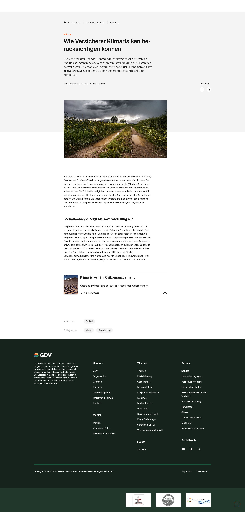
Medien (97, 422)
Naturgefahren (145, 386)
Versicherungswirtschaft (150, 430)
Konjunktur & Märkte (148, 392)
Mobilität (142, 397)
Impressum (187, 471)
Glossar (185, 412)
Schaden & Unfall (146, 424)
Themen (141, 370)
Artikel (89, 321)
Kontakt (97, 403)
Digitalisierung (144, 376)
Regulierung (104, 330)
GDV (95, 370)
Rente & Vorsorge (146, 419)
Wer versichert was (191, 417)
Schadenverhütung (191, 401)
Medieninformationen (104, 433)
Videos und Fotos (101, 428)
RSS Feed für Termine (192, 428)
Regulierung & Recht (147, 413)
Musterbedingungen (191, 376)
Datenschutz (203, 471)
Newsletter (187, 406)
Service (185, 370)
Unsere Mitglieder (102, 392)
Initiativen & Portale (103, 397)
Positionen (142, 408)
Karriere (97, 386)
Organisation (99, 376)
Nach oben (237, 504)
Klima (89, 330)
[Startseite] (67, 22)
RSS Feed (186, 422)
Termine (141, 449)
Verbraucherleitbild (191, 381)
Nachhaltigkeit (144, 403)
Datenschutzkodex (191, 386)
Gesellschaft (143, 381)
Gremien (97, 381)
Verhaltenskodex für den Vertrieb (194, 394)
